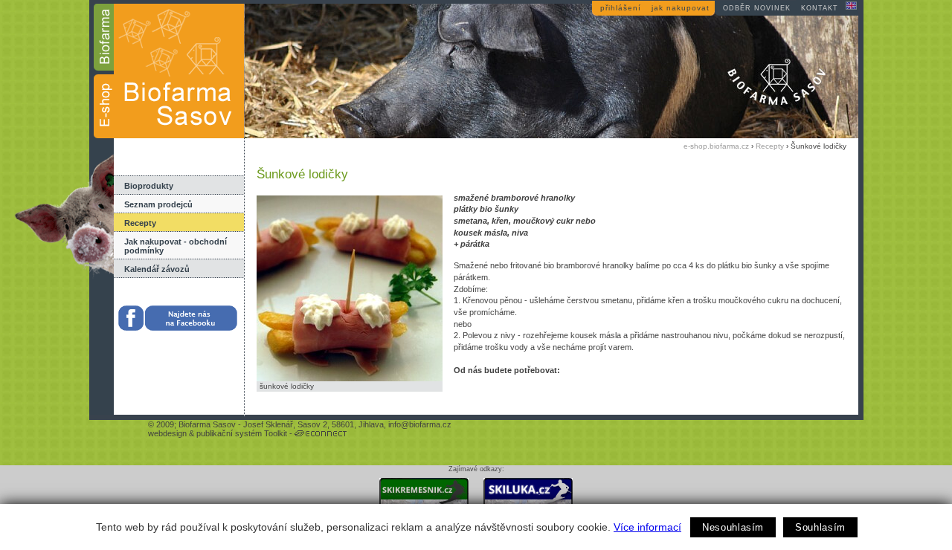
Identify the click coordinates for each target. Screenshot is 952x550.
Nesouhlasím (733, 527)
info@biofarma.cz (419, 424)
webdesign (167, 433)
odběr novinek (757, 8)
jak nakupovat (681, 8)
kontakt (819, 8)
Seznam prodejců (158, 204)
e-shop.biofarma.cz (716, 146)
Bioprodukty (148, 185)
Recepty (140, 223)
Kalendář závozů (157, 269)
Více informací (647, 527)
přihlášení (620, 8)
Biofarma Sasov (207, 424)
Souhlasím (820, 527)
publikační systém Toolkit (241, 433)
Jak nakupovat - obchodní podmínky (175, 246)
